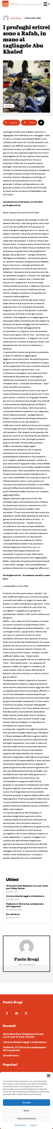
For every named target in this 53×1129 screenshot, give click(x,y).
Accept (26, 1102)
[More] (41, 123)
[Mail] (17, 1014)
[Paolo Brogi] (6, 18)
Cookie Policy (20, 1125)
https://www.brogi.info (27, 964)
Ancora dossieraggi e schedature (25, 896)
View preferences (26, 1118)
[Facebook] (7, 1014)
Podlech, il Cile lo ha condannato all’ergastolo (25, 905)
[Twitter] (26, 1014)
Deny (26, 1110)
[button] (48, 1075)
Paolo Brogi (15, 18)
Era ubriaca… (13, 914)
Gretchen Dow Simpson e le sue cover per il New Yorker (27, 887)
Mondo (9, 106)
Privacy (34, 1125)
